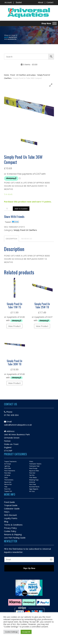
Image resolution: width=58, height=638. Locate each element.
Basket (18, 2)
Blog (6, 521)
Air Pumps (7, 464)
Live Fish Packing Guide (14, 537)
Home (6, 75)
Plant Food (32, 484)
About (40, 2)
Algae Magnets (33, 489)
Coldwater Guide (12, 508)
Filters (31, 461)
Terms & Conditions (13, 524)
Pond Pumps (33, 468)
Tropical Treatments (10, 461)
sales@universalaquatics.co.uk (18, 424)
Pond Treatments (9, 471)
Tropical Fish (8, 491)
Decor (6, 477)
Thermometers (8, 480)
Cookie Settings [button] (11, 632)
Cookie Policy (10, 531)
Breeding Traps (33, 480)
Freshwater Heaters (35, 464)
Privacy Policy (10, 528)
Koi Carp (32, 491)
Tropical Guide (10, 505)
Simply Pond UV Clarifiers (25, 230)
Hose (5, 487)
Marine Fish (8, 484)
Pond (12, 75)
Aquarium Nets (34, 471)
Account (8, 2)
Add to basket (21, 208)
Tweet (8, 222)
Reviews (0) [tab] (26, 239)
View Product (14, 326)
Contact (50, 2)
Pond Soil (32, 473)
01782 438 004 (11, 415)
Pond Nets (7, 473)
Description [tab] (11, 239)
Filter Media (33, 477)
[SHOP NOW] (54, 23)
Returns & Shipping (13, 534)
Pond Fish (7, 489)
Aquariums (7, 482)
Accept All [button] (26, 632)
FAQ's (6, 511)
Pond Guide (9, 502)
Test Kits (31, 475)
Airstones (32, 482)
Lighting (7, 466)
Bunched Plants (34, 487)
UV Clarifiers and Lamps (26, 75)
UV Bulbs (7, 475)
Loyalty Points (10, 518)
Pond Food (7, 468)
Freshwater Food (34, 466)
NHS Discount (10, 515)
